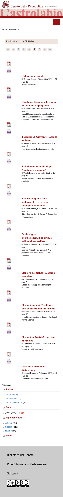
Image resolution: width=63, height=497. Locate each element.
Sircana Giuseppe (13, 402)
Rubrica (9, 431)
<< (8, 49)
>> (50, 49)
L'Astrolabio (12, 29)
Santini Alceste (12, 398)
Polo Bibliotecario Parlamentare (27, 464)
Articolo (8, 423)
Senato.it (12, 473)
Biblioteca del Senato (20, 454)
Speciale (9, 427)
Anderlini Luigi (12, 394)
